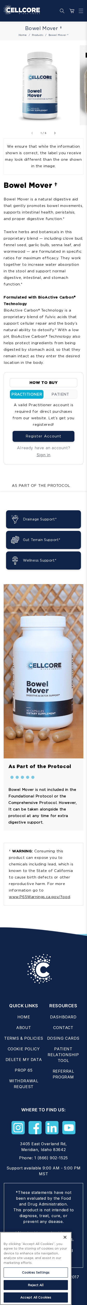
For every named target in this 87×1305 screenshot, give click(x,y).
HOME (23, 1017)
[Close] (65, 1237)
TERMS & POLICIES (23, 1038)
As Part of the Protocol (41, 485)
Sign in (43, 455)
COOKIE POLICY (24, 1048)
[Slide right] (54, 133)
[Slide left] (32, 133)
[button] (79, 10)
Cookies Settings (36, 1272)
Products (38, 34)
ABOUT (23, 1027)
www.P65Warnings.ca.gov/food (39, 897)
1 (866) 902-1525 (51, 1157)
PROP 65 (23, 1070)
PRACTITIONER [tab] (26, 394)
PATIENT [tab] (60, 394)
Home (23, 34)
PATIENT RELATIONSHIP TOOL (63, 1054)
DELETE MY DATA (24, 1059)
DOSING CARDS (63, 1038)
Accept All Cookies (35, 1297)
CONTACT (63, 1027)
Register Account (43, 436)
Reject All (35, 1285)
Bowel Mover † (59, 34)
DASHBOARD (63, 1017)
